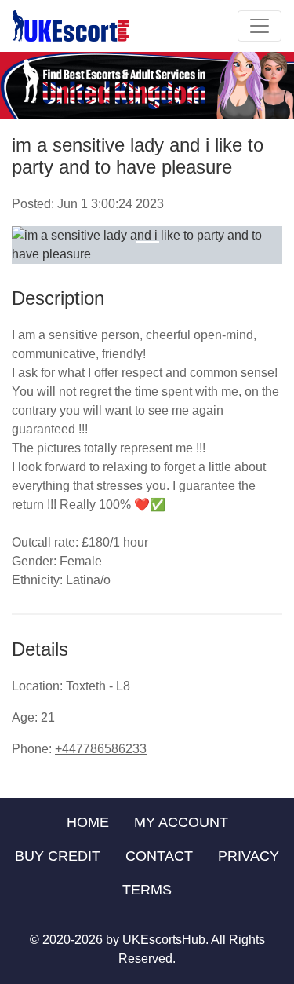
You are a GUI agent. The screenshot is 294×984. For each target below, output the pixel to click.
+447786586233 (101, 748)
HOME (88, 822)
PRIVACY (248, 856)
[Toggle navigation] (259, 26)
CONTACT (159, 856)
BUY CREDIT (57, 856)
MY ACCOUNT (181, 822)
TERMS (147, 890)
